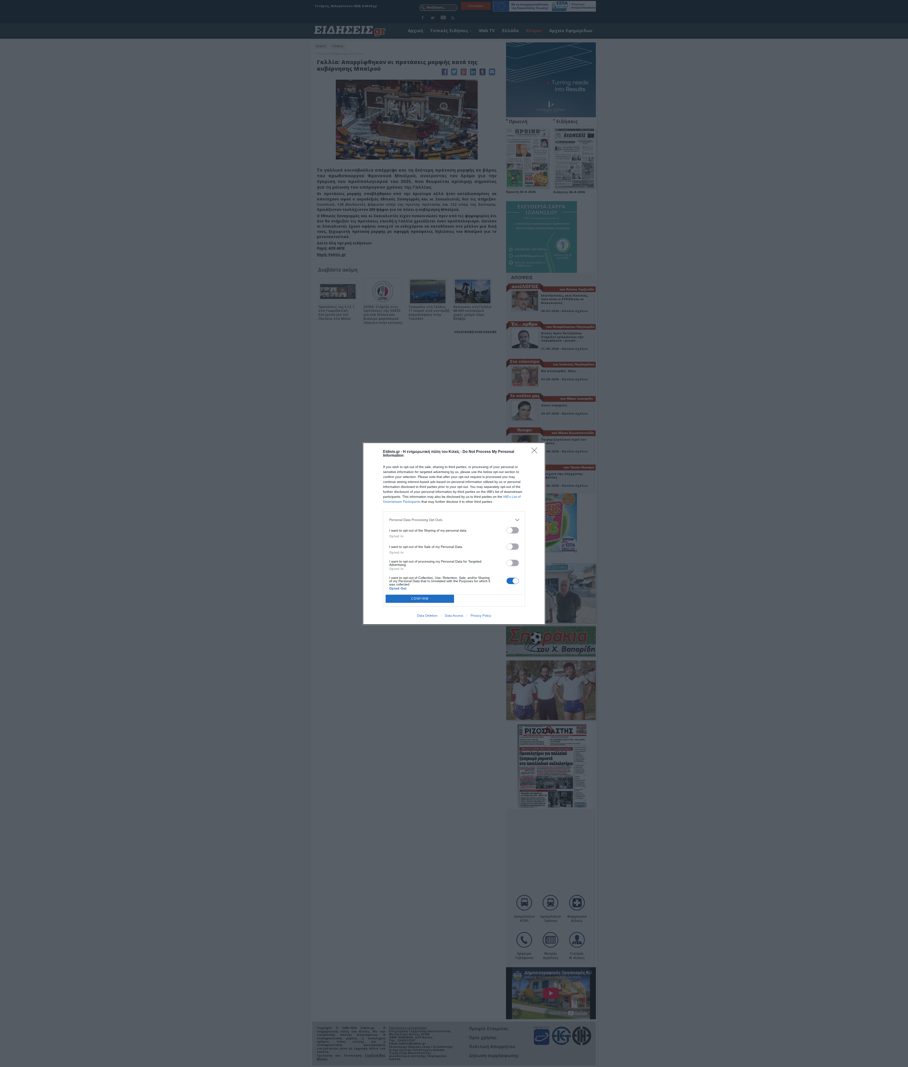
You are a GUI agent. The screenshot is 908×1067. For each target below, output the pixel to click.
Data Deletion (427, 615)
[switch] (512, 530)
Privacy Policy (481, 615)
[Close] (535, 451)
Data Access (454, 615)
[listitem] (454, 519)
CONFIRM (420, 598)
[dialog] (454, 534)
